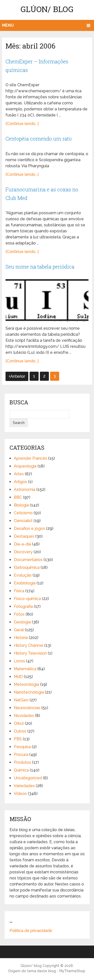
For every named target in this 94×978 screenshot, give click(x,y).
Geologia (22, 622)
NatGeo (21, 700)
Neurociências (27, 707)
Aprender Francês (30, 458)
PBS (18, 739)
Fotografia (23, 606)
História (21, 637)
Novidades (24, 715)
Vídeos (20, 793)
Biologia (21, 505)
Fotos (19, 614)
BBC (18, 497)
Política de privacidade (31, 930)
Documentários (28, 559)
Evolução (23, 575)
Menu (8, 25)
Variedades (24, 785)
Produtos (22, 762)
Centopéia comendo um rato (39, 138)
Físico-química (27, 598)
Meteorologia (26, 684)
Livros (19, 661)
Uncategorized (28, 778)
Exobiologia (25, 583)
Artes (19, 474)
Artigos (20, 481)
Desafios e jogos (29, 528)
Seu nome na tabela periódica (40, 266)
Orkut (19, 723)
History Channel (28, 645)
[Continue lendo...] (22, 123)
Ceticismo (23, 513)
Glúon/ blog (47, 9)
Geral (19, 629)
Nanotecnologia (29, 692)
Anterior (17, 376)
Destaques (24, 536)
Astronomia (24, 489)
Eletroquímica (27, 567)
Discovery (23, 551)
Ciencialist (23, 520)
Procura (21, 754)
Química (21, 770)
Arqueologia (25, 466)
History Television (30, 653)
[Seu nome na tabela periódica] (47, 300)
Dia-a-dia (22, 544)
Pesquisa (22, 746)
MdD (18, 676)
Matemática (25, 668)
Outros (20, 731)
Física (19, 590)
